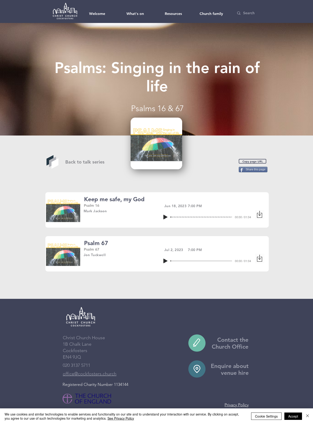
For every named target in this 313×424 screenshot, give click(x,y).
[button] (97, 14)
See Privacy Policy (120, 418)
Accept (293, 416)
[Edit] (197, 343)
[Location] (197, 369)
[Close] (307, 416)
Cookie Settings (266, 416)
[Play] (165, 217)
